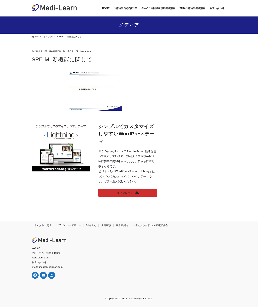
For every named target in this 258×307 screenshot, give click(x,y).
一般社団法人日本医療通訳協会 (150, 225)
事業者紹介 (122, 225)
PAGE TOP (249, 295)
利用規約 (91, 225)
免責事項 (106, 225)
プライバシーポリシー (69, 225)
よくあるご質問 (42, 225)
